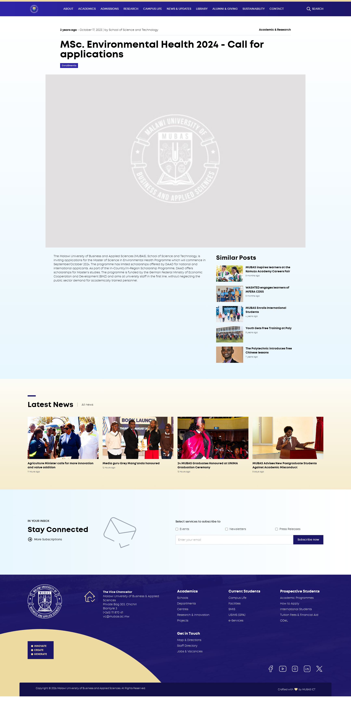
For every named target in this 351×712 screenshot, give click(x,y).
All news (87, 404)
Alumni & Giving (225, 9)
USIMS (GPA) (237, 615)
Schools (182, 598)
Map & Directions (189, 640)
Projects (182, 620)
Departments (186, 603)
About (68, 9)
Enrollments (69, 65)
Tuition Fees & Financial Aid (299, 615)
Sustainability (254, 9)
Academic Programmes (297, 598)
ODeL (284, 620)
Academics (87, 9)
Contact (277, 9)
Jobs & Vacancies (190, 651)
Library (202, 9)
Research (131, 9)
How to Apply (289, 603)
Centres (182, 609)
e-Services (236, 620)
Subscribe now (308, 540)
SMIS (232, 609)
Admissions (110, 9)
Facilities (234, 603)
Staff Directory (187, 645)
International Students (296, 609)
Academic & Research (275, 30)
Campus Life (152, 9)
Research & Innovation (193, 615)
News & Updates (179, 9)
